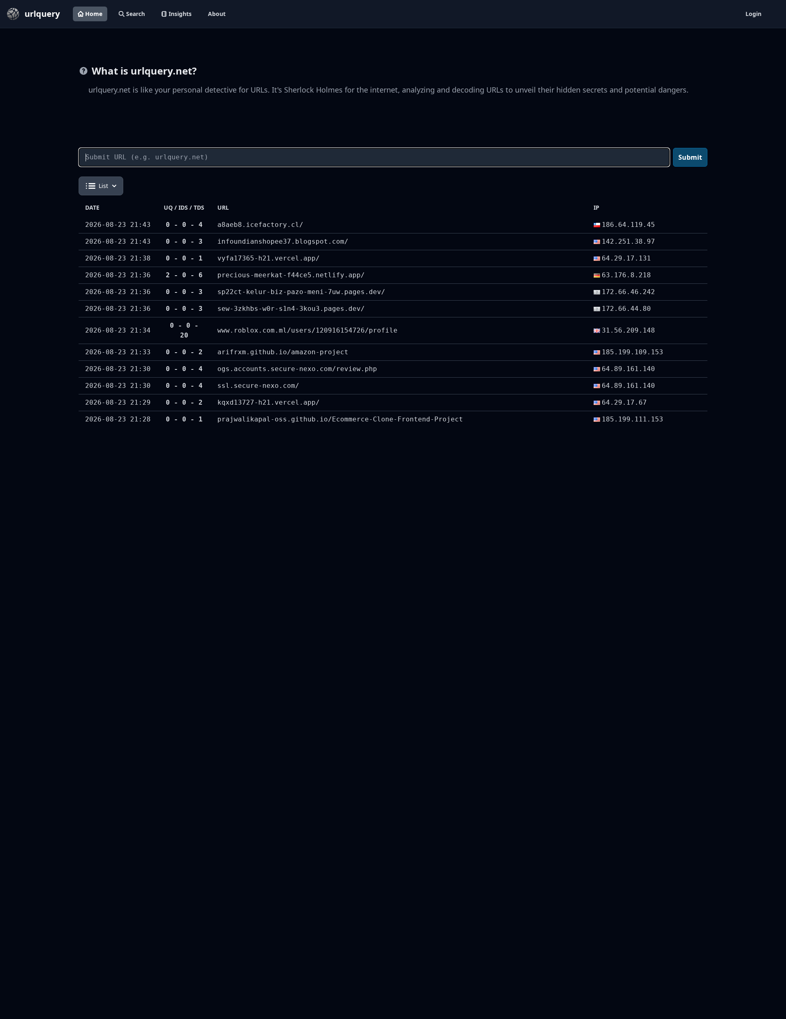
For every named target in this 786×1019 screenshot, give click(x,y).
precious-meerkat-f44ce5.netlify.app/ (291, 275)
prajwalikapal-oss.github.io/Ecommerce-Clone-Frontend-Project (340, 419)
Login (753, 14)
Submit (690, 157)
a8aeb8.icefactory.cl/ (260, 225)
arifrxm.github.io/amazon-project (282, 352)
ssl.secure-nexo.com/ (258, 385)
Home (93, 14)
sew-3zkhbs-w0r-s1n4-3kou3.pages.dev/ (291, 308)
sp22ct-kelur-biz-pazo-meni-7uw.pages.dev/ (301, 292)
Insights (180, 14)
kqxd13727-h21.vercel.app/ (268, 402)
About (217, 14)
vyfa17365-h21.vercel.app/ (268, 258)
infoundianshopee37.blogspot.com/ (282, 241)
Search (135, 14)
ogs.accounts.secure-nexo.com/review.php (297, 369)
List (103, 186)
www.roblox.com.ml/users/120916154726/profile (307, 330)
